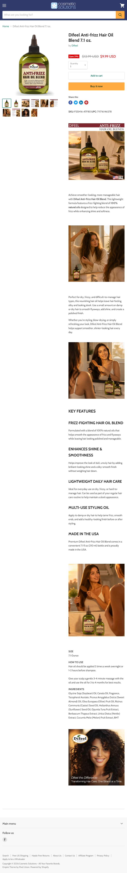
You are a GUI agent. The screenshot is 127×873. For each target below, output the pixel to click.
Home (5, 26)
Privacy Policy (103, 855)
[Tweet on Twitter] (76, 102)
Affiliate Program (85, 855)
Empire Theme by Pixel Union (15, 867)
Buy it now (96, 86)
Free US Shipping (20, 855)
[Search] (120, 15)
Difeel (75, 45)
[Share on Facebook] (70, 102)
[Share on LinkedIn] (81, 102)
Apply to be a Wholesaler (13, 859)
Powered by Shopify (39, 867)
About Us (57, 855)
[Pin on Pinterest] (86, 102)
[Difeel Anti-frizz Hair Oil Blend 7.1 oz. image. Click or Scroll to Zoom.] (33, 64)
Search (5, 855)
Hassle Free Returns (40, 855)
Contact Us (70, 855)
